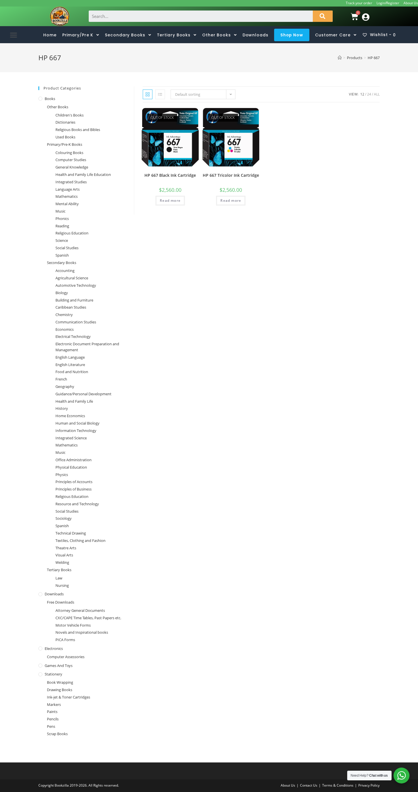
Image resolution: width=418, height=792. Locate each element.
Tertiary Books (59, 569)
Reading (62, 225)
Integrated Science (71, 437)
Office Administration (73, 459)
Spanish (62, 255)
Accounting (65, 270)
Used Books (65, 137)
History (61, 408)
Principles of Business (73, 489)
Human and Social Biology (77, 423)
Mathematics (66, 196)
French (61, 379)
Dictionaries (65, 122)
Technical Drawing (70, 533)
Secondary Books (61, 262)
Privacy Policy (369, 785)
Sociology (63, 518)
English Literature (70, 364)
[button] (13, 35)
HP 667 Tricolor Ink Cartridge (231, 175)
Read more (170, 200)
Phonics (62, 218)
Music (60, 211)
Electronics (54, 648)
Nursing (62, 585)
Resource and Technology (77, 503)
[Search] (323, 16)
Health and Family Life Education (83, 174)
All (377, 94)
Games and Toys (59, 665)
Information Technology (75, 430)
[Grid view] (147, 94)
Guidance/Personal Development (83, 393)
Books (50, 98)
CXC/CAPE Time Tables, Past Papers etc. (88, 617)
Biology (61, 292)
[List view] (160, 94)
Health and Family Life (74, 401)
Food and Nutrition (71, 371)
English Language (70, 357)
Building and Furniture (74, 300)
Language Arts (67, 189)
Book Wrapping (60, 682)
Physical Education (71, 467)
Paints (52, 711)
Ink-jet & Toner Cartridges (68, 697)
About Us (410, 3)
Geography (64, 386)
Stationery (53, 674)
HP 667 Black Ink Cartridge (170, 175)
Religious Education (71, 233)
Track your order (359, 3)
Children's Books (69, 115)
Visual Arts (64, 555)
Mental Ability (67, 203)
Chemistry (64, 314)
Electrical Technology (73, 336)
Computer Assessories (65, 656)
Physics (61, 474)
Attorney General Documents (80, 610)
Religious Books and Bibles (77, 129)
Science (61, 240)
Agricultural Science (71, 277)
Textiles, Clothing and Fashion (80, 540)
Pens (51, 726)
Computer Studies (70, 159)
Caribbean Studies (70, 307)
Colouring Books (69, 152)
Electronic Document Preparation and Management (87, 346)
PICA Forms (65, 639)
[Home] (340, 57)
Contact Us (308, 785)
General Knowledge (71, 167)
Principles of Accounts (73, 481)
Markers (54, 704)
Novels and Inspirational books (81, 632)
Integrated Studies (71, 181)
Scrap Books (57, 733)
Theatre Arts (65, 547)
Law (58, 578)
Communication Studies (75, 322)
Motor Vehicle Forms (73, 625)
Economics (64, 329)
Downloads (54, 593)
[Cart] (347, 16)
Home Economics (70, 415)
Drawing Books (59, 689)
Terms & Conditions (337, 785)
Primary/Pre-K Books (64, 144)
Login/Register (387, 3)
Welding (62, 562)
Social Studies (66, 247)
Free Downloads (60, 602)
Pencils (53, 719)
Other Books (57, 106)
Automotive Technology (75, 285)
